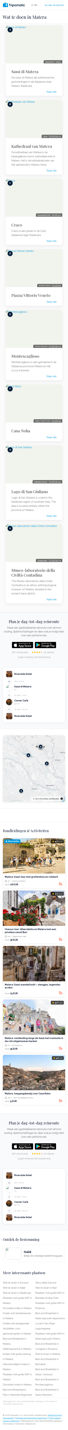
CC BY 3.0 (56, 215)
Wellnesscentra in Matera (17, 1349)
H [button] (40, 746)
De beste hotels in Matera (17, 1308)
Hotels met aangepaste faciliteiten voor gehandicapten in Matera (17, 1328)
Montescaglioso (25, 356)
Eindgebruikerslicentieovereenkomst (31, 1418)
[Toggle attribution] (62, 799)
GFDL (58, 62)
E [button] (47, 763)
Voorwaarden (8, 1418)
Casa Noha (20, 430)
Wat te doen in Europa (15, 1282)
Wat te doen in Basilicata (17, 1292)
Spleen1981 (42, 560)
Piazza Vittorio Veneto (30, 295)
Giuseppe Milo (43, 215)
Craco (16, 224)
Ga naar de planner (54, 5)
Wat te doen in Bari (46, 1287)
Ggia (45, 136)
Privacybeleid (54, 1418)
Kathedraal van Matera (31, 146)
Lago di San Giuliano (29, 491)
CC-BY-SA (56, 285)
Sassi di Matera (24, 71)
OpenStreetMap (42, 798)
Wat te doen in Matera (47, 1354)
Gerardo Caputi (40, 482)
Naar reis (51, 91)
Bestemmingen (55, 1415)
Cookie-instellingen (11, 1421)
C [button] (21, 790)
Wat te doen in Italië (14, 1287)
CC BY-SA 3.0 (55, 136)
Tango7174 (49, 62)
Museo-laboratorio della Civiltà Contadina (33, 572)
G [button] (28, 755)
